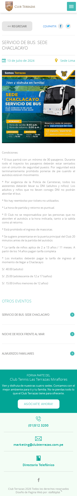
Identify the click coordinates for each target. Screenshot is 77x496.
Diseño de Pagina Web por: (38, 492)
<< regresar (17, 26)
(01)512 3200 (38, 425)
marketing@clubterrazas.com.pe (38, 444)
